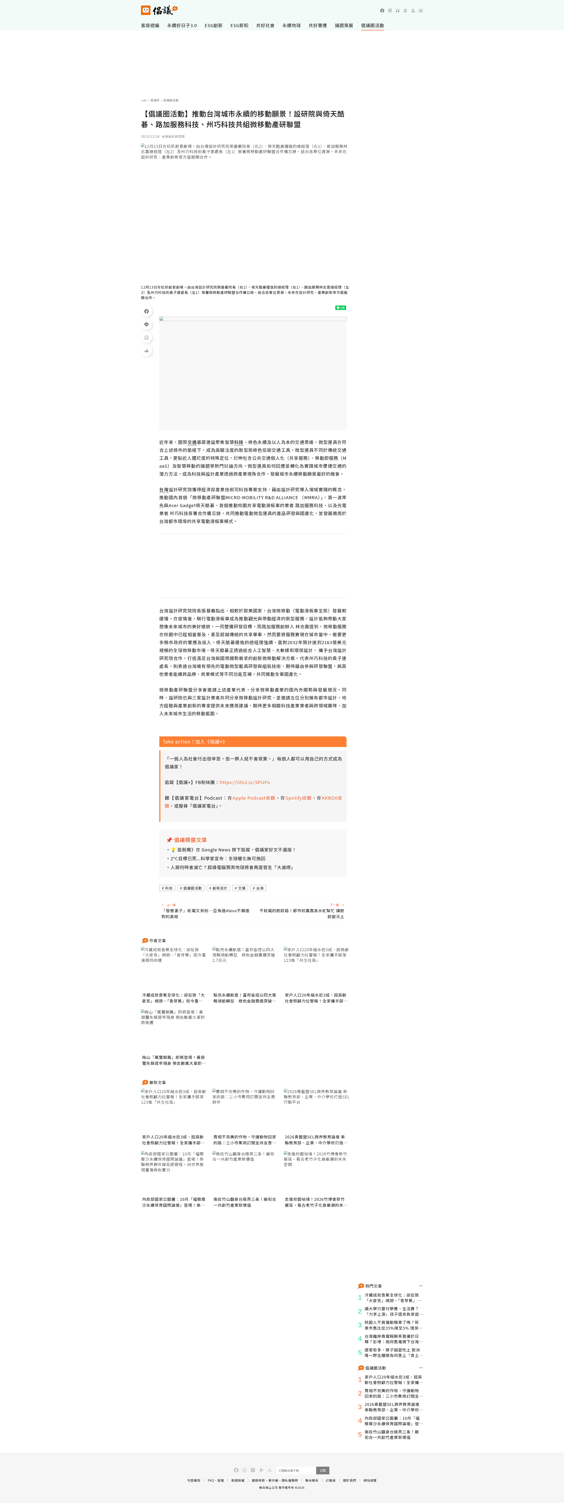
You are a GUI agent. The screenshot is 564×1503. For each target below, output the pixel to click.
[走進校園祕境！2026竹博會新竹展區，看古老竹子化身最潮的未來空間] (317, 1173)
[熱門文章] (421, 1286)
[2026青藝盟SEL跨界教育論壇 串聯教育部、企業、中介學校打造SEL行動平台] (317, 1111)
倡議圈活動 (372, 25)
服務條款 (258, 1480)
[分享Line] (146, 324)
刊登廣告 (193, 1480)
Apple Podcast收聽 (254, 798)
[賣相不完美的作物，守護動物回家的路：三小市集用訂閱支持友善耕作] (245, 1111)
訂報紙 (331, 1480)
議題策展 (344, 25)
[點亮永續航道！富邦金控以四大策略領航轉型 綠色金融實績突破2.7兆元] (245, 969)
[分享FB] (146, 311)
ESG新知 (239, 25)
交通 (242, 888)
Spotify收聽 (299, 798)
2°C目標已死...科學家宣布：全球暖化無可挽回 (218, 858)
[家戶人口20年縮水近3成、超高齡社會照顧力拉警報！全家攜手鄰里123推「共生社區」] (317, 969)
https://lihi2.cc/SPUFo (245, 782)
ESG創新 (214, 25)
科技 (169, 888)
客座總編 (150, 25)
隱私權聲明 (290, 1480)
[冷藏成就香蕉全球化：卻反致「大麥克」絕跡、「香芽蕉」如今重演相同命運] (174, 969)
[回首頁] (159, 10)
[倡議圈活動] (421, 1368)
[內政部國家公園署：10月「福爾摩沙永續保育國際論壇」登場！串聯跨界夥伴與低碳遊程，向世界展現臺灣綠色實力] (174, 1173)
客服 (220, 1480)
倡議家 (155, 100)
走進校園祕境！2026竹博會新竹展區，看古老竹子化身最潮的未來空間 (316, 1202)
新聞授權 (238, 1480)
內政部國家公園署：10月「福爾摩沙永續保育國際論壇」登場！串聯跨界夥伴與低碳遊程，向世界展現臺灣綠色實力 (174, 1202)
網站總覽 (370, 1480)
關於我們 (349, 1480)
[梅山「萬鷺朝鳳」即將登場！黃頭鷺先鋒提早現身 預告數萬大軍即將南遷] (174, 1031)
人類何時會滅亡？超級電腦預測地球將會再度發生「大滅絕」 (233, 867)
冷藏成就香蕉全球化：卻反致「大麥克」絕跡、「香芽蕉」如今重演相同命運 (173, 998)
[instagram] (390, 10)
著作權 (273, 1480)
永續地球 (291, 25)
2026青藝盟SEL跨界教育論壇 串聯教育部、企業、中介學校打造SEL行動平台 (315, 1140)
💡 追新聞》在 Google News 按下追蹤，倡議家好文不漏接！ (234, 849)
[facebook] (382, 10)
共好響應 (318, 25)
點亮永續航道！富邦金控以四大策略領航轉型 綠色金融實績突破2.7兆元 (244, 998)
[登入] (413, 10)
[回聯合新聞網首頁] (145, 10)
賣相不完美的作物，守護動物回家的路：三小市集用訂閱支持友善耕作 (244, 1140)
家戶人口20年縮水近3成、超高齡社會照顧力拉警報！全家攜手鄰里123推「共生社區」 (316, 998)
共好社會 (265, 25)
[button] (421, 10)
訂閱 (323, 1470)
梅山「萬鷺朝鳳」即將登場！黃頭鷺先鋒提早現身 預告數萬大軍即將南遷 (174, 1060)
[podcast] (397, 10)
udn (144, 100)
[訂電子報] (405, 10)
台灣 (260, 888)
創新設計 (220, 888)
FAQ (211, 1480)
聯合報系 (312, 1480)
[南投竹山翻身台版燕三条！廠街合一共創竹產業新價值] (245, 1173)
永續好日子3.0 (182, 25)
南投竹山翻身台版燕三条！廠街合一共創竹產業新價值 (244, 1202)
